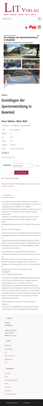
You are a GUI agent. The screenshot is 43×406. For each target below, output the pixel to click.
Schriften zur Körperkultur (17, 149)
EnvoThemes (33, 403)
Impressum (7, 387)
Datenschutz (8, 390)
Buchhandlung (8, 349)
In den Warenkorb (21, 172)
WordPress (20, 403)
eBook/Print (7, 165)
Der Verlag (7, 373)
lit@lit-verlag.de (12, 335)
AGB (6, 363)
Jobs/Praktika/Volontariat (11, 380)
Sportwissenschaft (34, 184)
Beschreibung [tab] (8, 195)
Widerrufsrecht (9, 359)
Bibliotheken (8, 345)
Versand (8, 157)
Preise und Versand (10, 356)
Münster (28, 184)
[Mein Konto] (26, 27)
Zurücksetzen (37, 166)
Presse (6, 377)
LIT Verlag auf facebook (10, 394)
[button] (38, 36)
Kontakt (6, 383)
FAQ (6, 352)
